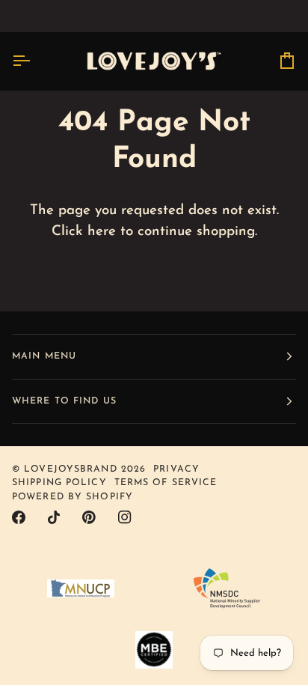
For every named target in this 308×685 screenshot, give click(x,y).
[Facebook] (18, 517)
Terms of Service (166, 482)
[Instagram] (125, 517)
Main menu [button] (44, 356)
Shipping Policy (59, 482)
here (101, 232)
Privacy (176, 469)
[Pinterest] (89, 517)
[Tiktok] (54, 517)
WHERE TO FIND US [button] (64, 401)
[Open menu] (34, 60)
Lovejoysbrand (70, 469)
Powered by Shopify (72, 497)
